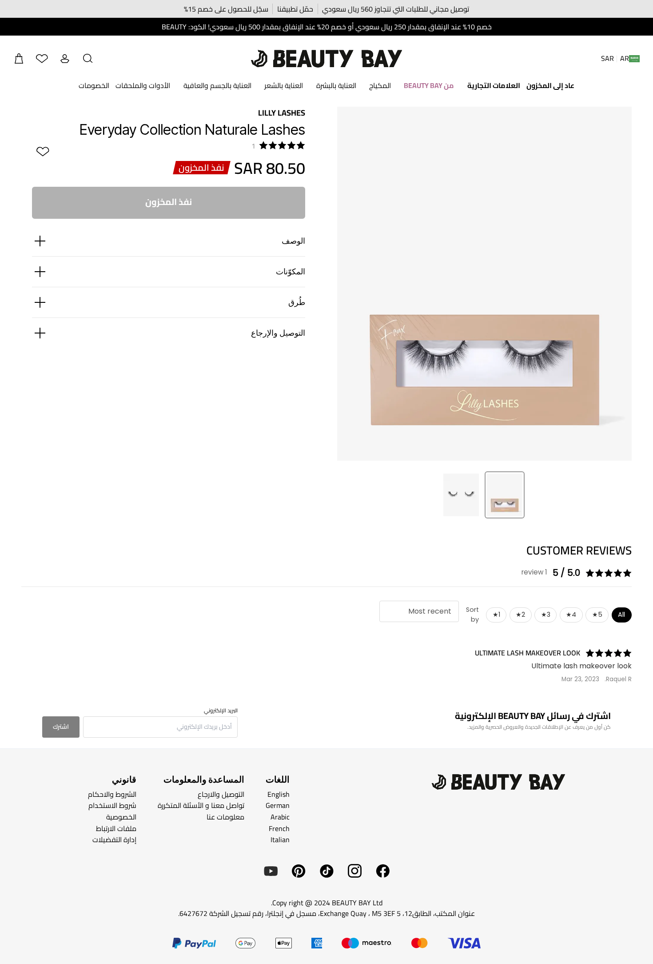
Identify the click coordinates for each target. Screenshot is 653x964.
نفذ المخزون (168, 201)
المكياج (380, 85)
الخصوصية (121, 817)
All (621, 614)
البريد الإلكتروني (221, 711)
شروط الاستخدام (112, 805)
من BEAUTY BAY (429, 85)
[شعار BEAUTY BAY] (326, 59)
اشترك (61, 726)
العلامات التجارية (493, 85)
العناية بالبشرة (336, 85)
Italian (280, 839)
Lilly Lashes (281, 113)
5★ (597, 614)
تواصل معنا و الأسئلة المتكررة (201, 805)
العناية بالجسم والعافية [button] (217, 85)
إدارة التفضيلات (114, 839)
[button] (88, 58)
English (278, 794)
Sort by (472, 614)
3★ (545, 614)
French (279, 828)
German (278, 805)
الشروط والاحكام (112, 794)
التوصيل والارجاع (221, 794)
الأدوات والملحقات (142, 85)
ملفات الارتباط (116, 828)
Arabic (280, 817)
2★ (520, 614)
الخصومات (94, 85)
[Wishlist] (42, 58)
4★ (571, 614)
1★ (496, 614)
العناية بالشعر (283, 85)
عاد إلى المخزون (550, 85)
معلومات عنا (225, 817)
